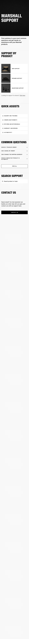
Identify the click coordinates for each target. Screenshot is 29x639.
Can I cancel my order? (8, 150)
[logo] (6, 6)
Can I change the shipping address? (11, 154)
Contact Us (14, 212)
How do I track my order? (9, 147)
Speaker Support (17, 78)
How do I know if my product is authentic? (10, 158)
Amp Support (16, 68)
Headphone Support (18, 88)
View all (14, 166)
